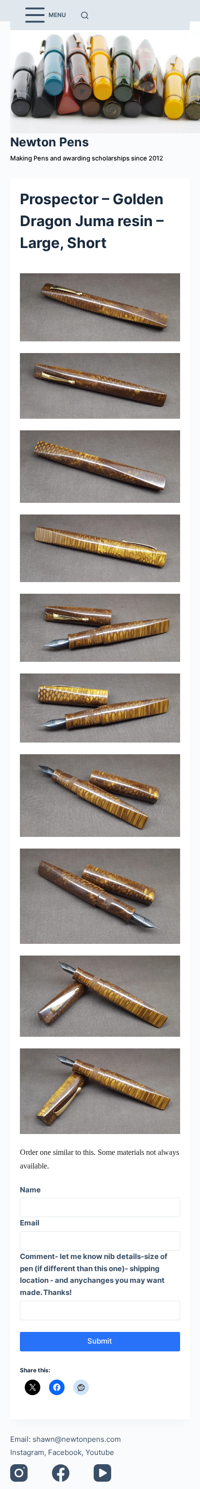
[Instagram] (19, 1473)
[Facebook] (60, 1473)
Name (30, 1189)
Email (29, 1222)
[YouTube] (102, 1473)
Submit (99, 1341)
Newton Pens (49, 142)
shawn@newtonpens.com (77, 1439)
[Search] (84, 15)
